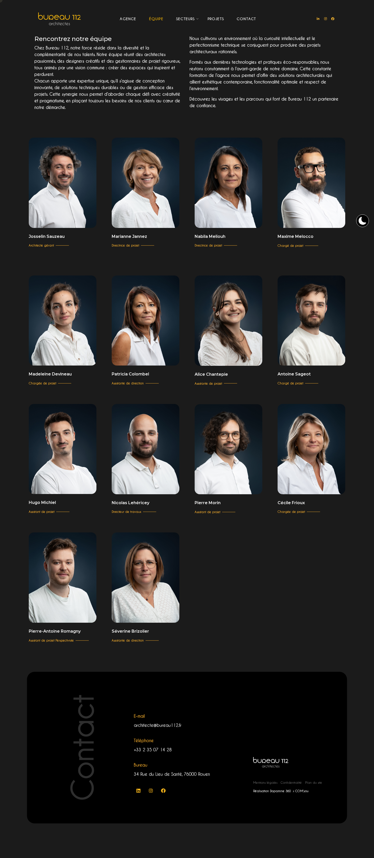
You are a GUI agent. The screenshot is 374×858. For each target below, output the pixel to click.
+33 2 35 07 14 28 (153, 749)
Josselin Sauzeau (47, 236)
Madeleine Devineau (50, 374)
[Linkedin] (138, 790)
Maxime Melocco (295, 236)
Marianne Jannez (129, 236)
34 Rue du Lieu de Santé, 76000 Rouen (172, 774)
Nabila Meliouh (210, 236)
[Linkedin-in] (318, 19)
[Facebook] (333, 19)
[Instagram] (325, 19)
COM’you (302, 791)
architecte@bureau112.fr (157, 725)
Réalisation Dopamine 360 (272, 791)
